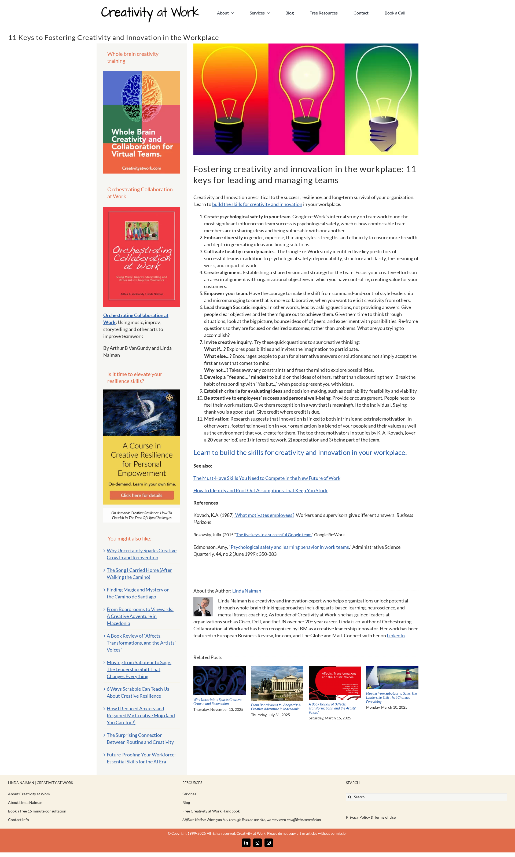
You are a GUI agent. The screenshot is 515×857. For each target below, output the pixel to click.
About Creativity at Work (29, 794)
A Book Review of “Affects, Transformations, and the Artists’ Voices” (332, 708)
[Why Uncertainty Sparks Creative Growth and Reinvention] (219, 669)
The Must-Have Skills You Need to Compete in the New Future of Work (266, 478)
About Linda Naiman (25, 802)
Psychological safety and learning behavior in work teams (290, 547)
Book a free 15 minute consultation (37, 811)
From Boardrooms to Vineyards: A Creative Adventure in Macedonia (276, 707)
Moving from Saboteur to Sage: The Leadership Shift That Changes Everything (391, 697)
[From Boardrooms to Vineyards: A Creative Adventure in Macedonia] (277, 669)
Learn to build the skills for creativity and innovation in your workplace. (300, 452)
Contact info (18, 819)
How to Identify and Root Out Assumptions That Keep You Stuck (260, 490)
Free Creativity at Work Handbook (211, 811)
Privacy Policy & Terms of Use (371, 817)
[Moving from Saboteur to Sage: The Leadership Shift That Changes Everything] (392, 669)
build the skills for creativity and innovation (257, 204)
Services (189, 794)
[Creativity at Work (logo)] (150, 8)
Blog (186, 802)
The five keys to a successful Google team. (274, 534)
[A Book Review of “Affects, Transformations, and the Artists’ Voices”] (335, 669)
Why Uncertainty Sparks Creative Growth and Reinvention (217, 701)
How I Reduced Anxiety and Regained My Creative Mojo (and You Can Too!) (141, 715)
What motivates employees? (264, 515)
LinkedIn (396, 635)
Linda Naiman (246, 591)
